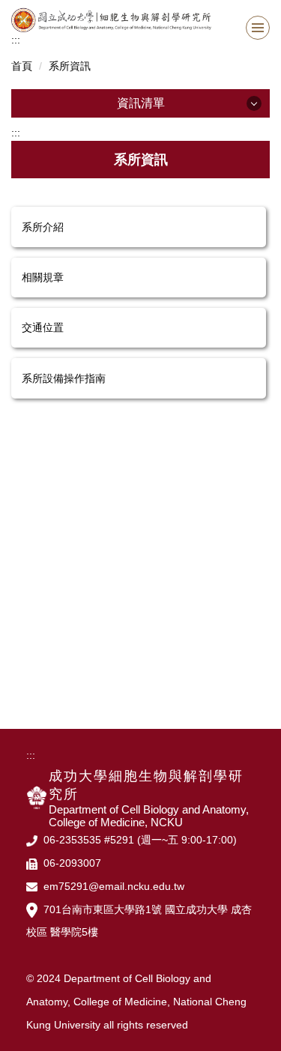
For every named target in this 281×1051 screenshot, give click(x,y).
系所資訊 (70, 66)
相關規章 (43, 277)
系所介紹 (43, 227)
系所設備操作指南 (64, 378)
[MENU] (258, 28)
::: (15, 40)
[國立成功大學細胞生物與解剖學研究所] (140, 19)
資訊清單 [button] (141, 103)
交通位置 (43, 327)
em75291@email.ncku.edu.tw (113, 886)
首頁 (21, 66)
